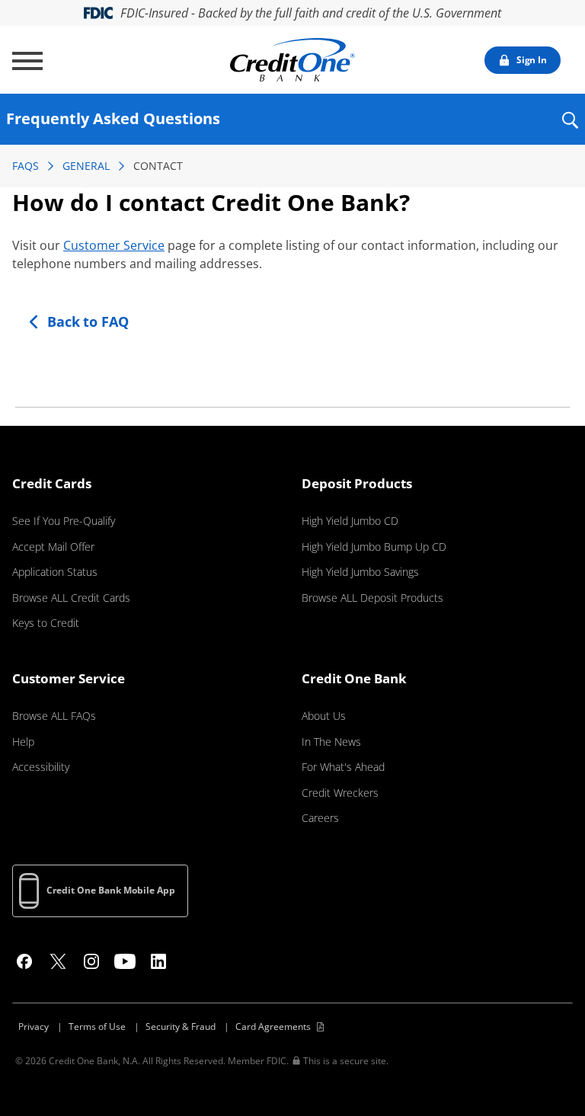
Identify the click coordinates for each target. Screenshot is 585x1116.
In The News (331, 741)
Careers (320, 818)
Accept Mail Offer (53, 546)
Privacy (33, 1026)
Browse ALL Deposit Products (372, 597)
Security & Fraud (180, 1026)
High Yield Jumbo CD (350, 520)
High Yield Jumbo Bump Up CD (374, 546)
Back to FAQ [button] (88, 321)
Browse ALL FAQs (54, 715)
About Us (324, 715)
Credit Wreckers (340, 792)
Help (23, 741)
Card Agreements (273, 1026)
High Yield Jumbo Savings (360, 571)
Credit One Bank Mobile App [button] (110, 890)
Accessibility (40, 766)
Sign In (531, 59)
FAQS (25, 165)
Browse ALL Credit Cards (71, 597)
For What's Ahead (343, 766)
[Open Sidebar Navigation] (27, 61)
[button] (569, 130)
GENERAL (86, 165)
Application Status (55, 571)
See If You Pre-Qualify (63, 520)
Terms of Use (97, 1026)
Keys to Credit (45, 623)
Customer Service (114, 245)
